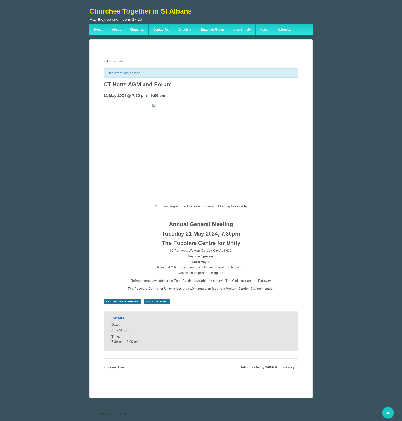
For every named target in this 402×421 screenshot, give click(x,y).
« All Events (113, 61)
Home (98, 29)
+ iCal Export (157, 301)
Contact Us (161, 29)
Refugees (284, 29)
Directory (184, 29)
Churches (137, 29)
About (116, 29)
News (264, 29)
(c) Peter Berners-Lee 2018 (113, 414)
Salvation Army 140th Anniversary (268, 367)
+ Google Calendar (122, 301)
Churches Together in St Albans (140, 11)
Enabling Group (212, 29)
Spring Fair (114, 367)
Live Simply (242, 29)
